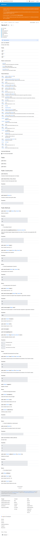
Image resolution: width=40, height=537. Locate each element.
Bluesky (15, 502)
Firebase (28, 504)
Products (5, 22)
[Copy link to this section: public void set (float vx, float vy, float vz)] (18, 437)
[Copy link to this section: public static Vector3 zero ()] (13, 481)
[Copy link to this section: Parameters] (6, 184)
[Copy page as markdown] (12, 25)
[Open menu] (2, 1)
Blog (15, 500)
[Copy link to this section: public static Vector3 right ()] (13, 404)
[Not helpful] (38, 22)
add (5, 76)
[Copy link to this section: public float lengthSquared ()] (14, 332)
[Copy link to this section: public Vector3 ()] (9, 173)
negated (6, 118)
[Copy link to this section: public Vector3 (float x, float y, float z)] (17, 179)
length (6, 105)
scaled (6, 130)
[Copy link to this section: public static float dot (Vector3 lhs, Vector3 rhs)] (21, 269)
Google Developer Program (5, 500)
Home (2, 22)
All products (3, 527)
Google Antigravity (30, 507)
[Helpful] (36, 22)
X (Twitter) (16, 507)
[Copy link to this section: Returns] (5, 225)
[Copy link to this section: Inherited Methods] (11, 151)
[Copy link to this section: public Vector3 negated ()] (12, 384)
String (5, 473)
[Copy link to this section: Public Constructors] (12, 61)
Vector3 (3, 63)
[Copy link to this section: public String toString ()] (12, 473)
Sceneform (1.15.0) (8, 1)
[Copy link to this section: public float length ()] (10, 329)
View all (28, 512)
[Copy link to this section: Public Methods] (10, 73)
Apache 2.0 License (15, 492)
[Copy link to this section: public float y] (7, 163)
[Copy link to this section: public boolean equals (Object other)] (16, 307)
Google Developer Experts (5, 504)
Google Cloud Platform (5, 524)
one (5, 124)
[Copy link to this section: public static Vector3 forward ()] (15, 319)
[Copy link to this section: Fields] (5, 48)
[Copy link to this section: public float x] (7, 160)
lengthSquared (7, 107)
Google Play (29, 510)
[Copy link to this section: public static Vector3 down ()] (13, 288)
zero (6, 146)
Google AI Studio (29, 505)
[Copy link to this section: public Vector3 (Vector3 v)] (13, 195)
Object (11, 307)
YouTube (15, 509)
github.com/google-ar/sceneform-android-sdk (30, 8)
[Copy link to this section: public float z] (7, 166)
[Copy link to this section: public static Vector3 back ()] (13, 245)
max (6, 112)
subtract (6, 139)
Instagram (16, 504)
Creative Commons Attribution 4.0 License (29, 491)
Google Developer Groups (5, 502)
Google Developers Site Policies (29, 492)
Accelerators (3, 505)
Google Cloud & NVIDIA (5, 507)
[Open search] (27, 1)
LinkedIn (15, 505)
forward (6, 99)
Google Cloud (29, 509)
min (5, 115)
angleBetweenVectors (8, 79)
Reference (3, 4)
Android (28, 500)
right (6, 127)
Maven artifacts (20, 15)
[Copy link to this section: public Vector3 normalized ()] (13, 394)
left (5, 102)
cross (6, 85)
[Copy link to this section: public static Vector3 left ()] (13, 324)
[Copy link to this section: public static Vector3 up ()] (12, 476)
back (6, 82)
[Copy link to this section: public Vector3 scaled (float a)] (14, 409)
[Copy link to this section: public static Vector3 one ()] (13, 399)
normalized (7, 121)
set (5, 133)
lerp (5, 109)
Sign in (37, 1)
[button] (20, 40)
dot (5, 88)
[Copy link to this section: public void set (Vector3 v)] (13, 426)
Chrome (28, 502)
